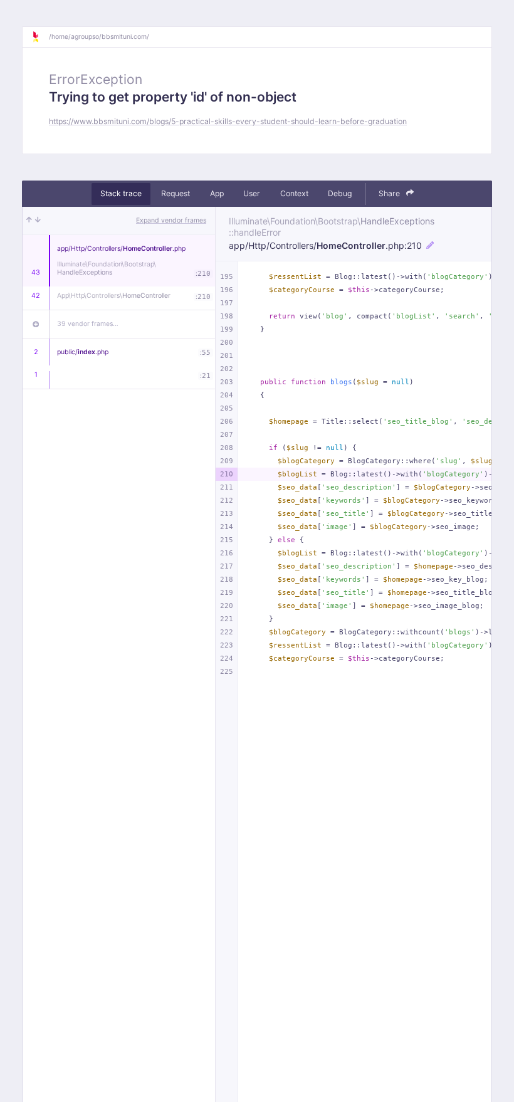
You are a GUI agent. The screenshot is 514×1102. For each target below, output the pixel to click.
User (251, 193)
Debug (340, 193)
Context (294, 193)
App (217, 193)
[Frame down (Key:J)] (37, 221)
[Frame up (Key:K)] (29, 221)
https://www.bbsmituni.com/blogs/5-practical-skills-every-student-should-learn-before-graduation (228, 121)
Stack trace (121, 193)
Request (175, 193)
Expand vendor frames (171, 220)
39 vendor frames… (87, 324)
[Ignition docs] (40, 37)
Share (390, 193)
